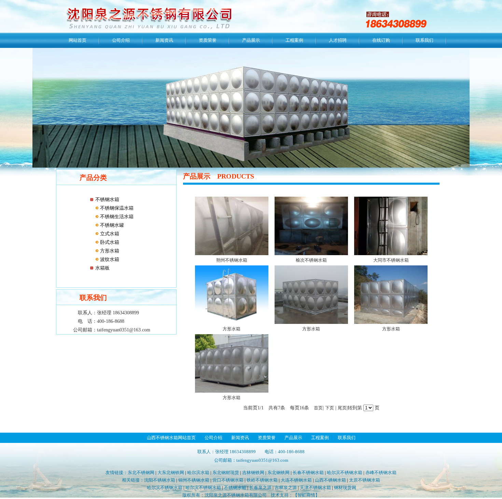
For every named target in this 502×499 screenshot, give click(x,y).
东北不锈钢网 (141, 472)
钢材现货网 (345, 487)
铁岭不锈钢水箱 (262, 480)
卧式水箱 (109, 242)
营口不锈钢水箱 (227, 480)
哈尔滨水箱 (198, 472)
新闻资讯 (164, 40)
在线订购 (381, 40)
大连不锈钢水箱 (296, 480)
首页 (318, 407)
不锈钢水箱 (107, 199)
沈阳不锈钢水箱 (159, 480)
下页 (329, 407)
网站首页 (77, 40)
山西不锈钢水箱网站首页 (171, 437)
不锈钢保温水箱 (116, 208)
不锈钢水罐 (111, 225)
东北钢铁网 (278, 472)
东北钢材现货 (225, 472)
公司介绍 (121, 40)
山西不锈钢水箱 (330, 480)
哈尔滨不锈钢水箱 (344, 472)
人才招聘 (338, 40)
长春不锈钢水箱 (308, 472)
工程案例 (294, 40)
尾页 (342, 407)
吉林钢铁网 (253, 472)
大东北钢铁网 (170, 472)
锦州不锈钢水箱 (193, 480)
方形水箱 (109, 250)
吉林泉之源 (286, 487)
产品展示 (251, 40)
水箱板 (102, 268)
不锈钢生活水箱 (116, 216)
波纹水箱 (109, 259)
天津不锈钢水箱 (315, 487)
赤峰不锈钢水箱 (380, 472)
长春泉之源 (260, 487)
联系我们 (424, 40)
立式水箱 (109, 233)
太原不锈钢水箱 (364, 480)
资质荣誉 (208, 40)
